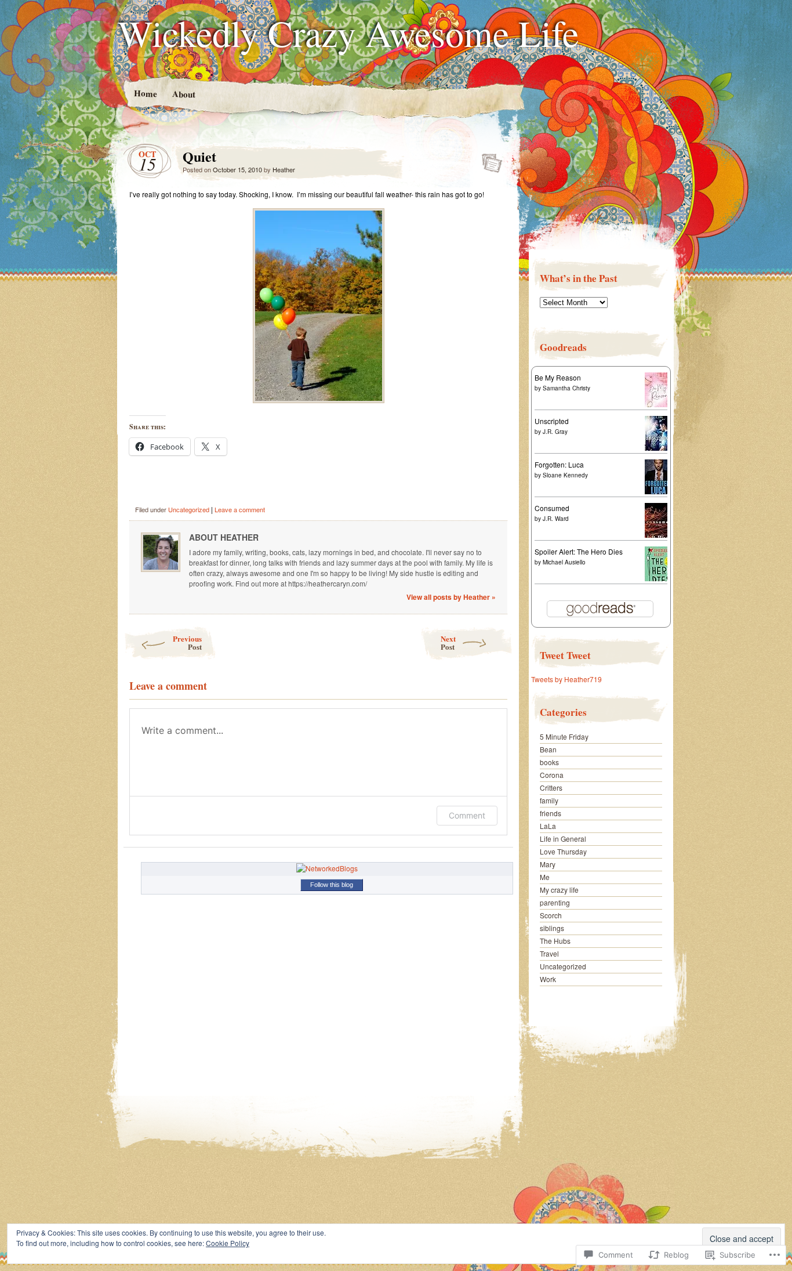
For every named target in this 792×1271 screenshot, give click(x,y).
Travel (549, 953)
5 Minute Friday (564, 736)
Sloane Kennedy (565, 475)
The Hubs (555, 941)
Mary (547, 864)
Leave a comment (240, 509)
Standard (488, 159)
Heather (284, 169)
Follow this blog (331, 884)
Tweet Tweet (565, 655)
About (183, 93)
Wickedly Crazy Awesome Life (348, 32)
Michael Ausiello (564, 562)
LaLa (548, 826)
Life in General (563, 838)
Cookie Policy (227, 1243)
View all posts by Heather (451, 597)
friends (550, 813)
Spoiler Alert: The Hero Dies (579, 551)
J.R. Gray (555, 432)
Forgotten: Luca (559, 464)
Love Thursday (563, 851)
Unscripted (552, 421)
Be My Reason (558, 377)
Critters (551, 787)
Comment (467, 815)
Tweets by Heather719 (566, 679)
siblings (552, 928)
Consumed (552, 508)
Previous (187, 642)
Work (548, 979)
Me (545, 877)
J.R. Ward (556, 519)
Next (448, 642)
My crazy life (559, 890)
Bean (548, 749)
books (549, 762)
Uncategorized (188, 509)
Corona (552, 775)
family (549, 800)
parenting (555, 902)
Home (145, 93)
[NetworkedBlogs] (327, 868)
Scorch (551, 915)
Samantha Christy (566, 388)
